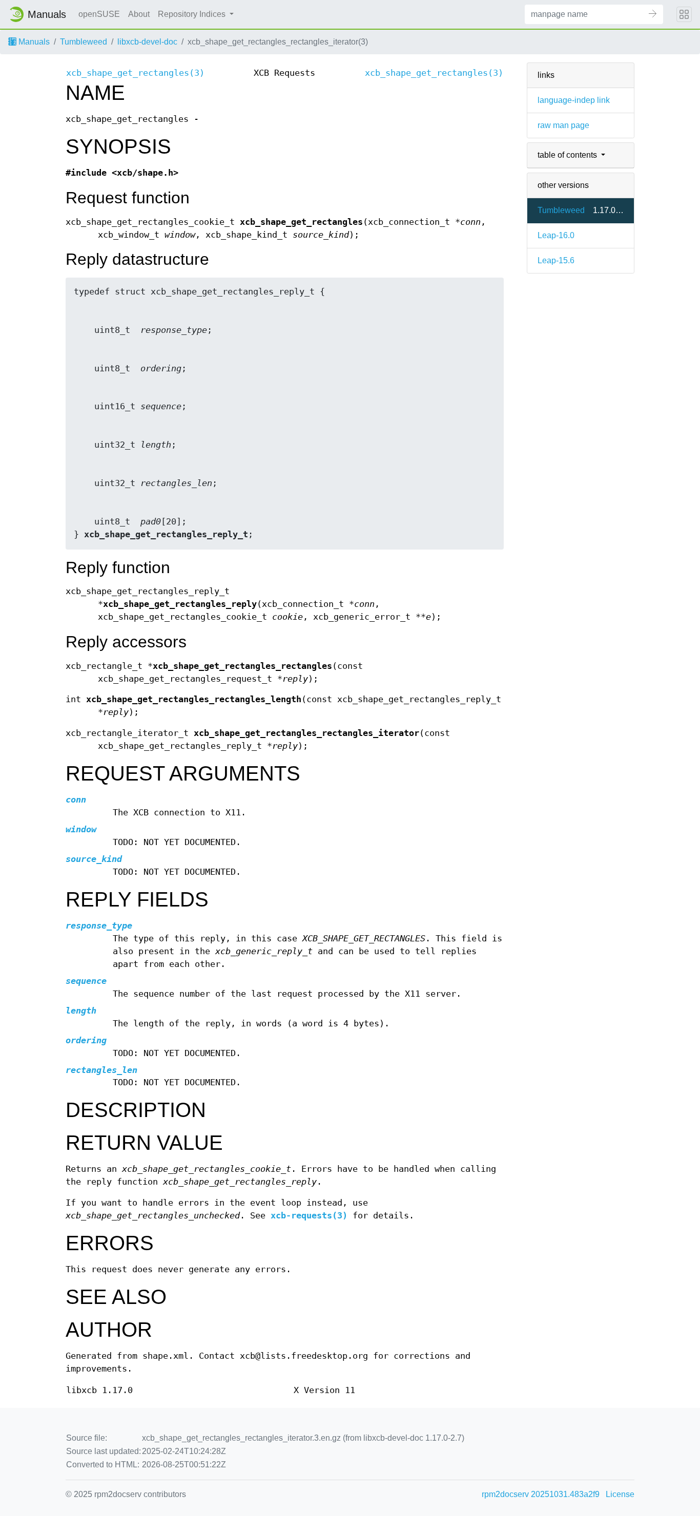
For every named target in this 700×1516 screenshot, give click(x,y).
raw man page (563, 125)
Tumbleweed (83, 41)
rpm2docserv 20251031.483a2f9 (541, 1494)
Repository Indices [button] (193, 14)
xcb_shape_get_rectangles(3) (135, 73)
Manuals (33, 41)
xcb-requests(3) (309, 1215)
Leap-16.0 (556, 235)
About (139, 14)
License (620, 1494)
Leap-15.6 (556, 260)
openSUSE (99, 14)
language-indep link (574, 100)
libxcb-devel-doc (147, 41)
